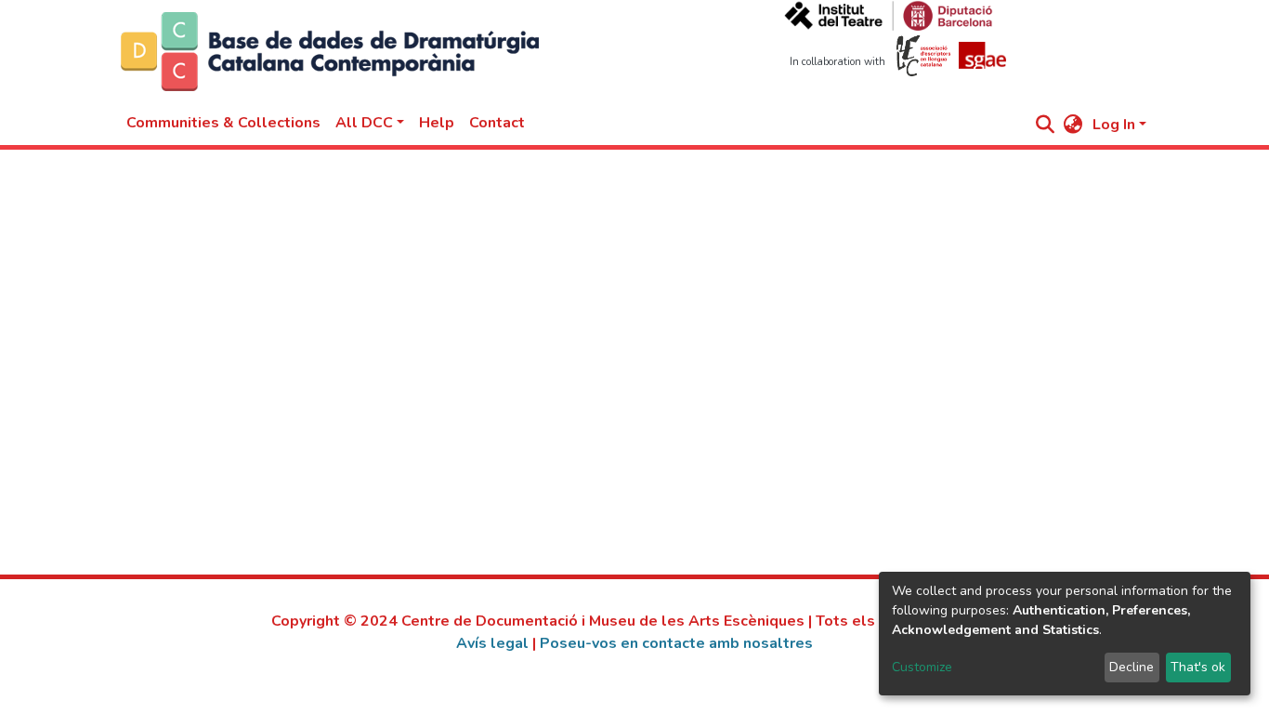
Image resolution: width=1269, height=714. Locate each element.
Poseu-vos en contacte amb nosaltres (676, 643)
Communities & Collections (223, 122)
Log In (1113, 124)
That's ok (1198, 667)
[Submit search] (1045, 124)
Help (436, 122)
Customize (922, 667)
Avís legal (492, 643)
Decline (1131, 667)
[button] (1073, 124)
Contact (497, 122)
